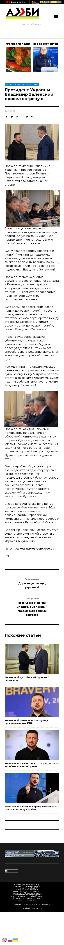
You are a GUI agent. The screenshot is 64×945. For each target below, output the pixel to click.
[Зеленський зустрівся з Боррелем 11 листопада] (27, 659)
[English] (5, 940)
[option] (18, 57)
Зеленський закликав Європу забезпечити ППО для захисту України (31, 808)
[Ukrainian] (15, 940)
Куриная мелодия (18, 43)
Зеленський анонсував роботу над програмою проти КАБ (26, 722)
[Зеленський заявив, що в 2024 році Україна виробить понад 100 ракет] (27, 745)
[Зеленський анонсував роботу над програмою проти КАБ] (27, 702)
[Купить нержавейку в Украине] (32, 853)
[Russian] (10, 940)
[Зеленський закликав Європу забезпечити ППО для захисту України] (27, 788)
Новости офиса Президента (22, 85)
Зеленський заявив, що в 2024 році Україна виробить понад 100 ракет (32, 765)
